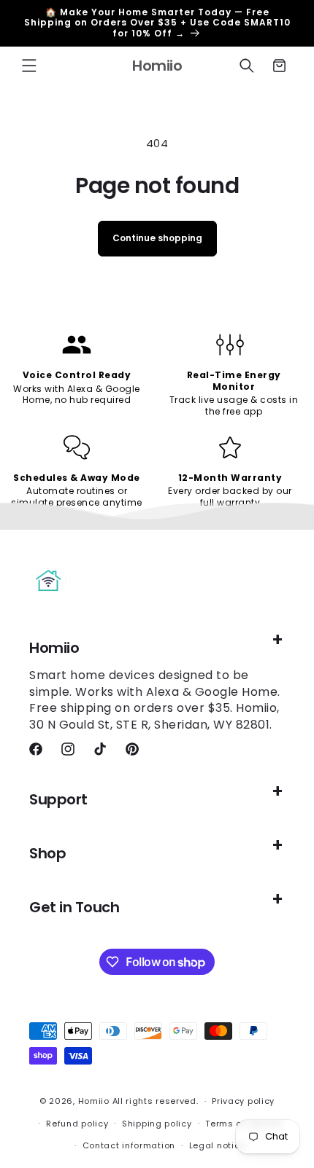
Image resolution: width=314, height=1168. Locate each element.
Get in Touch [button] (74, 907)
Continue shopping (157, 238)
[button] (29, 66)
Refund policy (77, 1123)
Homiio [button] (54, 648)
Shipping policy (157, 1123)
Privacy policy (243, 1101)
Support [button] (58, 799)
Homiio (94, 1101)
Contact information (129, 1145)
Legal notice (217, 1145)
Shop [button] (47, 853)
